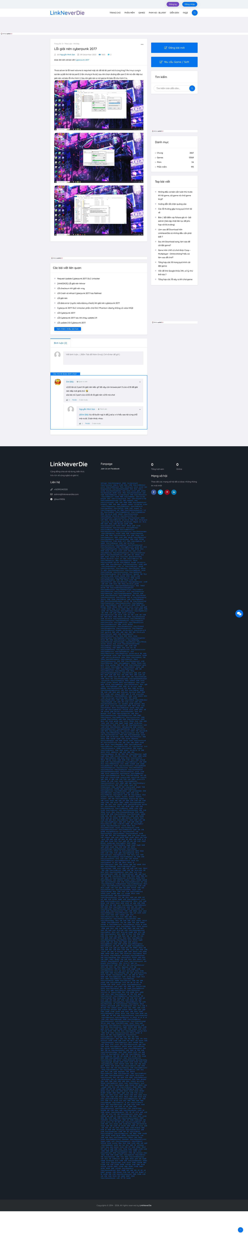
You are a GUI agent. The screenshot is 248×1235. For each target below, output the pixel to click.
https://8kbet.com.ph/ (107, 827)
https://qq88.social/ (115, 977)
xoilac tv (115, 485)
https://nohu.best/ (106, 855)
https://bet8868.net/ (107, 969)
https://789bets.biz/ (107, 663)
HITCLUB (107, 684)
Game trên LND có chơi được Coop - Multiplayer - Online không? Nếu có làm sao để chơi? (174, 254)
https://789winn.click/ (119, 909)
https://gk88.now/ (115, 1046)
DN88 (124, 719)
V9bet (130, 551)
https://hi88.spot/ (115, 955)
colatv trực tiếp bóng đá (113, 657)
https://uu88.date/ (119, 833)
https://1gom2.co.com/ (123, 649)
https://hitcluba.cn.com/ (125, 715)
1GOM (106, 524)
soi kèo (145, 504)
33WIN (121, 682)
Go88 (131, 508)
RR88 (110, 504)
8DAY (119, 1009)
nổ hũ (128, 535)
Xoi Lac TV (126, 963)
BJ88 (109, 899)
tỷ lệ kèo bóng (105, 1009)
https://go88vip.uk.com (134, 984)
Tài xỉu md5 (120, 930)
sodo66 (142, 764)
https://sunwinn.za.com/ (120, 572)
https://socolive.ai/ (106, 833)
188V (110, 949)
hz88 (132, 713)
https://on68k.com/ (129, 1069)
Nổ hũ (119, 574)
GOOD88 (103, 984)
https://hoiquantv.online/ (123, 603)
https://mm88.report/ (107, 750)
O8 (131, 686)
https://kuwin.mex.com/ (108, 926)
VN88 (138, 857)
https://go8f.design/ (134, 735)
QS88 (115, 634)
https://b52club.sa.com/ (108, 531)
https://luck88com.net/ (138, 955)
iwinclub (118, 533)
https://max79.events (127, 1015)
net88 (111, 576)
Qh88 (134, 727)
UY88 (123, 738)
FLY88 (115, 541)
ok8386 (118, 748)
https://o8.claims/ (130, 918)
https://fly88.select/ (125, 595)
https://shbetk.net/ (127, 659)
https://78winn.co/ (120, 990)
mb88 (127, 675)
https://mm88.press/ (107, 529)
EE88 (102, 601)
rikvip (123, 491)
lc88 (135, 841)
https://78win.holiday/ (107, 920)
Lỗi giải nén (62, 298)
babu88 (144, 880)
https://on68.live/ (106, 862)
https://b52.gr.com (126, 1006)
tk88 (133, 595)
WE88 (142, 733)
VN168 (143, 717)
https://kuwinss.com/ (116, 911)
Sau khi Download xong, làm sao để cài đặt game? (174, 243)
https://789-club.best (132, 775)
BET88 (128, 806)
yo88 (114, 613)
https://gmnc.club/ (121, 706)
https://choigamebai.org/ (108, 510)
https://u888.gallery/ (117, 744)
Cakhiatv (122, 915)
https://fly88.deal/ (119, 638)
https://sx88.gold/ (106, 702)
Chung (175, 153)
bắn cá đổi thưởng (141, 1060)
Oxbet (127, 1011)
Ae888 (127, 764)
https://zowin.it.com (140, 740)
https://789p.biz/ (132, 849)
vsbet (117, 632)
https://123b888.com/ (120, 696)
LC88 (110, 692)
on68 (129, 779)
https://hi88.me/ (121, 599)
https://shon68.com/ (115, 1027)
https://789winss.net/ (133, 990)
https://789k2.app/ (128, 978)
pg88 (125, 951)
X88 (132, 870)
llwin (137, 860)
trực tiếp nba (138, 504)
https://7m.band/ (138, 626)
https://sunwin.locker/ (107, 502)
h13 (134, 982)
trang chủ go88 (130, 787)
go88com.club (114, 773)
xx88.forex (120, 880)
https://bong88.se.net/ (108, 630)
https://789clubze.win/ (107, 560)
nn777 (124, 541)
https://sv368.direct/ (139, 485)
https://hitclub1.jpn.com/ (108, 767)
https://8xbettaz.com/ (136, 725)
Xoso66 (117, 496)
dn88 (125, 735)
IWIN (131, 489)
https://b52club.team (138, 617)
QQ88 (129, 946)
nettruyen (104, 483)
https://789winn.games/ (135, 944)
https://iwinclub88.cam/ (117, 872)
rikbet (140, 702)
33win (145, 574)
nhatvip (126, 785)
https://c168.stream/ (124, 895)
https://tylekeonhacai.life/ (109, 549)
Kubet (131, 740)
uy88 (102, 657)
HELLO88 (116, 1062)
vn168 (116, 723)
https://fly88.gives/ (138, 603)
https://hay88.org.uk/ (111, 822)
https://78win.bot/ (134, 568)
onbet (102, 802)
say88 (145, 754)
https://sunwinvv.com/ (110, 742)
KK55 (102, 872)
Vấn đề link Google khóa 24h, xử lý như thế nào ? (175, 273)
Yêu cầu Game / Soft (176, 61)
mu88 (140, 675)
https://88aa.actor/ (116, 564)
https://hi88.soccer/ (107, 1064)
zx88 (125, 959)
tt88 (122, 675)
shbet (138, 682)
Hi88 (110, 1035)
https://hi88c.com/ (135, 1054)
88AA (130, 839)
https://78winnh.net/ (140, 495)
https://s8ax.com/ (125, 980)
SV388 (142, 971)
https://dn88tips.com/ (107, 913)
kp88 (115, 965)
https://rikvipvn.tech (141, 1015)
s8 (109, 779)
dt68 (125, 543)
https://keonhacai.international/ (131, 655)
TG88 (142, 855)
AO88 (111, 640)
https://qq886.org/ (106, 1056)
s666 (116, 800)
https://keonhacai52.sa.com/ (131, 1025)
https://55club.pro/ (135, 737)
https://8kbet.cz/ (137, 938)
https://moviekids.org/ (117, 680)
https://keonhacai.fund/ (134, 493)
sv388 (130, 485)
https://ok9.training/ (107, 895)
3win (136, 963)
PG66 (134, 748)
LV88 (116, 888)
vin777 (125, 1008)
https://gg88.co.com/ (127, 547)
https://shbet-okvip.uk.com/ (109, 829)
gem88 (137, 547)
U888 (136, 669)
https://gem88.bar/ (107, 508)
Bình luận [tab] (60, 343)
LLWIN (131, 580)
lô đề (102, 632)
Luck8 (143, 706)
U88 (139, 829)
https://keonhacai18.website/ (114, 601)
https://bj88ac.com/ (107, 766)
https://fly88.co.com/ (127, 669)
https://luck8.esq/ (113, 857)
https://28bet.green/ (107, 864)
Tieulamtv (104, 797)
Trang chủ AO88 (116, 992)
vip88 (138, 1008)
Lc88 (122, 690)
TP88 (133, 922)
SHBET (143, 518)
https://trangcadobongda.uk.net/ (111, 673)
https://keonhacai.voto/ (108, 547)
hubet (103, 723)
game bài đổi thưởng (135, 556)
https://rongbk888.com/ (122, 512)
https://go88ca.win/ (138, 988)
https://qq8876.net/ (117, 684)
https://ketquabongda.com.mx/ (110, 690)
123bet (113, 787)
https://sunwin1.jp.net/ (127, 771)
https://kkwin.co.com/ (121, 756)
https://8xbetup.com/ (107, 1021)
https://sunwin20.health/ (123, 889)
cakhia (123, 657)
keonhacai (137, 704)
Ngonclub (136, 574)
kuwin (135, 686)
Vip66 (102, 495)
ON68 (116, 750)
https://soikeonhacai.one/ (109, 715)
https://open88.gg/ (110, 957)
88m (127, 948)
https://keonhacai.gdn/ (140, 531)
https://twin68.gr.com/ (127, 827)
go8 (144, 675)
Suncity (129, 977)
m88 (110, 816)
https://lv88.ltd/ (129, 700)
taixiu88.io (125, 704)
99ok (140, 711)
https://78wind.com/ (111, 595)
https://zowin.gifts (106, 1077)
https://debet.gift (106, 1062)
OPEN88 (141, 539)
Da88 (122, 1011)
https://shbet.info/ (127, 634)
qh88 (119, 702)
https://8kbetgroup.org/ (108, 940)
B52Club (130, 624)
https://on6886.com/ (112, 1069)
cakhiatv (130, 504)
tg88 (142, 667)
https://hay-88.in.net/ (115, 731)
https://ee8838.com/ (107, 696)
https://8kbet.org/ (106, 553)
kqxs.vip (107, 744)
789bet (128, 657)
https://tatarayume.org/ (129, 886)
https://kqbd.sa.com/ (115, 1025)
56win (123, 1031)
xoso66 (103, 491)
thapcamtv (130, 500)
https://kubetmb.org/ (107, 884)
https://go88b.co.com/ (121, 622)
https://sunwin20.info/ (107, 858)
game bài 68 (111, 1006)
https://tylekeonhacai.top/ (121, 618)
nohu (102, 709)
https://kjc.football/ (107, 562)
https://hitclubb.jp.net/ (122, 620)
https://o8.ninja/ (141, 595)
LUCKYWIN (104, 992)
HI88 (106, 977)
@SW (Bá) (84, 414)
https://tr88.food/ (110, 882)
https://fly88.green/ (137, 599)
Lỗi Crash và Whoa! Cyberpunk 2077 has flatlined (79, 293)
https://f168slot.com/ (140, 537)
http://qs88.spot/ (127, 905)
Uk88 (131, 1011)
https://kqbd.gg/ (122, 835)
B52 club (120, 524)
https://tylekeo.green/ (107, 586)
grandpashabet (137, 791)
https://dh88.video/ (141, 700)
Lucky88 (127, 893)
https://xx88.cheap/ (116, 1019)
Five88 (112, 1011)
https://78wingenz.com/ (132, 661)
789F (114, 835)
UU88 (105, 692)
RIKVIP (118, 526)
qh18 (127, 868)
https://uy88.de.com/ (115, 709)
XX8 (123, 800)
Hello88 (141, 816)
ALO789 (103, 587)
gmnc (102, 665)
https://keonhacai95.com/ (115, 555)
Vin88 (107, 762)
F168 (119, 584)
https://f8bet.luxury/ (107, 1017)
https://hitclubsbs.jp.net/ (135, 545)
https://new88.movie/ (107, 578)
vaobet (103, 543)
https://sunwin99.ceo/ (107, 545)
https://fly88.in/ (138, 824)
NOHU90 (115, 682)
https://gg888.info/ (107, 944)
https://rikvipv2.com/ (107, 769)
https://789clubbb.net (107, 1013)
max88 (126, 524)
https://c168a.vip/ (131, 1031)
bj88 (128, 597)
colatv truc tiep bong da (118, 498)
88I (141, 653)
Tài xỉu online (138, 870)
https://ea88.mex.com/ (121, 746)
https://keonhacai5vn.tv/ (116, 1075)
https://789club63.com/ (136, 767)
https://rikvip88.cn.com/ (132, 882)
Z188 (107, 640)
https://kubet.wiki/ (123, 1073)
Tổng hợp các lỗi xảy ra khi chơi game (175, 279)
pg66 (130, 864)
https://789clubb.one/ (108, 533)
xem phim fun (141, 562)
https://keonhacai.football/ (120, 489)
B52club (103, 607)
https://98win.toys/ (107, 851)
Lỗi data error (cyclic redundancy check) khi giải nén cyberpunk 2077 (88, 303)
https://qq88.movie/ (119, 1035)
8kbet (106, 520)
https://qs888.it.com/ (133, 899)
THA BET (108, 975)
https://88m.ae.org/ (119, 793)
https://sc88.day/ (106, 647)
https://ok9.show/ (106, 725)
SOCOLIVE (136, 818)
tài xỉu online (124, 556)
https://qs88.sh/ (106, 932)
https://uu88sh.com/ (136, 891)
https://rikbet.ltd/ (106, 516)
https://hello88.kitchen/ (108, 649)
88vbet (103, 903)
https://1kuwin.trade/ (133, 814)
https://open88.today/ (122, 539)
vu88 (109, 798)
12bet (117, 1038)
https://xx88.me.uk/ (137, 506)
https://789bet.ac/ (128, 924)
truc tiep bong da (132, 483)
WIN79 (132, 1013)
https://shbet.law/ (120, 591)
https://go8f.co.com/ (107, 965)
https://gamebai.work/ (135, 582)
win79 (125, 551)
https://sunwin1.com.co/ (126, 766)
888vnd (139, 959)
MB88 (125, 1052)
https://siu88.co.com (128, 851)
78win (121, 487)
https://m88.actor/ (110, 758)
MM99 (128, 843)
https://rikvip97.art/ (107, 518)
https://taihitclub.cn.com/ (123, 589)
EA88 (142, 750)
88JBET (103, 922)
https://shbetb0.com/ (137, 591)
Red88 (107, 1011)
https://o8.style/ (115, 611)
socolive (143, 491)
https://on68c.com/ (112, 810)
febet (120, 942)
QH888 (103, 831)
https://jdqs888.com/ (115, 1058)
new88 (103, 810)
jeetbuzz (127, 880)
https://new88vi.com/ (134, 1058)
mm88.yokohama (120, 884)
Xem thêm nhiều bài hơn (68, 329)
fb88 (113, 632)
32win (117, 858)
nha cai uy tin (143, 520)
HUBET (144, 841)
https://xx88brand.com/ (127, 529)
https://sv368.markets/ (124, 866)
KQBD (125, 942)
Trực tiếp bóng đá (106, 493)
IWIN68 (144, 655)
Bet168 (137, 549)
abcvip (116, 942)
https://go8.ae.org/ (128, 853)
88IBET (142, 690)
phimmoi (144, 926)
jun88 (119, 605)
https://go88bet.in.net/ (113, 775)
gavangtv (124, 504)
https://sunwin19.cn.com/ (124, 531)
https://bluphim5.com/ (139, 502)
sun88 (143, 1008)
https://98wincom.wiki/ (131, 1044)
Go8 (115, 967)
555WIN (134, 957)
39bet (113, 812)
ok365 (127, 949)
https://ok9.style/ (106, 868)
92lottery (103, 1006)
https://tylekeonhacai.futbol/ (109, 500)
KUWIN (124, 826)
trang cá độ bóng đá (128, 1060)
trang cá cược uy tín (140, 630)
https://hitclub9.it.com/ (112, 735)
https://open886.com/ (107, 539)
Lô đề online (131, 613)
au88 (143, 673)
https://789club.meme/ (114, 886)
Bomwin (103, 555)
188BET (119, 647)
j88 (116, 754)
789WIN (135, 940)
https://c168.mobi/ (115, 982)
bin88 (123, 533)
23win (142, 549)
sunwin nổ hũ (141, 779)
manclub (122, 576)
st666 (112, 837)
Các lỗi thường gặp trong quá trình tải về (175, 211)
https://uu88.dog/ (106, 891)
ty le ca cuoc (105, 522)
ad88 (105, 899)
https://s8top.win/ (106, 946)
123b (105, 677)
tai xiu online (140, 694)
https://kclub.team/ (134, 518)
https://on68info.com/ (125, 829)
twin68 (122, 737)
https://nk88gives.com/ (120, 996)
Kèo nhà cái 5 (128, 522)
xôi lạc (119, 493)
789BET (142, 586)
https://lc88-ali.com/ (131, 762)
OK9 (106, 584)
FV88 (128, 760)
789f (130, 756)
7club (129, 1008)
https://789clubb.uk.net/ (137, 618)
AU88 (102, 777)
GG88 (127, 533)
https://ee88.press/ (132, 1002)
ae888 (103, 564)
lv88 (131, 841)
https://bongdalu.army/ (108, 628)
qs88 (127, 694)
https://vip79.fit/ (119, 508)
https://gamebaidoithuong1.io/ (110, 771)
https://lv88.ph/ (126, 926)
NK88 (106, 675)
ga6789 (141, 609)
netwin (107, 994)
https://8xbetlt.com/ (121, 653)
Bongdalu (119, 630)
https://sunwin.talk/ (120, 535)
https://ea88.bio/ (136, 657)
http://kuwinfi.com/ (128, 874)
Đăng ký (173, 4)
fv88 (122, 959)
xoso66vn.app (111, 843)
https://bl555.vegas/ (122, 1023)
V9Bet (134, 1008)
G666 (106, 835)
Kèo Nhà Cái (133, 750)
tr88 (135, 785)
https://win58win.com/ (137, 965)
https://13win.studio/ (119, 849)
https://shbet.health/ (127, 711)
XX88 (116, 502)
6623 (114, 1015)
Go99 (145, 725)
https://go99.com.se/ (119, 855)
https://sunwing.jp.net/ (128, 733)
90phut (136, 659)
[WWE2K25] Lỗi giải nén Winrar (71, 283)
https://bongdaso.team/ (125, 626)
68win (137, 713)
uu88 (119, 566)
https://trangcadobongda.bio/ (123, 593)
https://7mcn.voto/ (106, 634)
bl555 (145, 696)
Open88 (112, 738)
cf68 (107, 814)
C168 (122, 580)
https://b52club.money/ (130, 564)
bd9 (102, 882)
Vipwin (133, 760)
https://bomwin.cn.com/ (138, 649)
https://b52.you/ (131, 642)
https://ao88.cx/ (136, 795)
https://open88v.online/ (108, 700)
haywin (121, 781)
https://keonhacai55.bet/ (113, 491)
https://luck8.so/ (106, 707)
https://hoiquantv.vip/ (139, 601)
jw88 (114, 1000)
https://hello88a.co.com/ (108, 729)
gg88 (120, 853)
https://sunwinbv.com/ (122, 1033)
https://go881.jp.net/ (135, 572)
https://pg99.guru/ (119, 1002)
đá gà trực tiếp (133, 798)
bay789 (120, 1037)
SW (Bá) (70, 381)
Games (141, 12)
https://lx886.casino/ (140, 905)
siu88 (145, 609)
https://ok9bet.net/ (107, 1073)
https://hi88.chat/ (106, 646)
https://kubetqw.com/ (107, 808)
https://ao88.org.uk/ (121, 1042)
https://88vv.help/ (106, 909)
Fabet (102, 1011)
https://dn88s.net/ (106, 795)
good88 (113, 893)
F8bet (129, 617)
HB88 (102, 953)
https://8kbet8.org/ (107, 593)
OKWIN (141, 1040)
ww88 (135, 696)
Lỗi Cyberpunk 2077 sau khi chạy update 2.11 (77, 318)
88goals (135, 522)
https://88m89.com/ (107, 986)
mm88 (110, 1040)
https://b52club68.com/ (122, 651)
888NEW (103, 688)
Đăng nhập (190, 4)
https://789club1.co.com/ (136, 622)
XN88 (138, 888)
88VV (106, 731)
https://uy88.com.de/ (135, 744)
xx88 (124, 500)
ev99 (114, 702)
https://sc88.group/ (112, 543)
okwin (145, 911)
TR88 (142, 876)
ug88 (126, 783)
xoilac (136, 500)
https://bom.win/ (127, 574)
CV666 (102, 994)
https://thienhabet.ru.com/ (116, 570)
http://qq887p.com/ (138, 946)
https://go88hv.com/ (118, 717)
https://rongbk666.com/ (138, 512)
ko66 (102, 822)
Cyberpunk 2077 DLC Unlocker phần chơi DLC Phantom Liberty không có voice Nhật (95, 308)
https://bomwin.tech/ (126, 516)
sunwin (103, 487)
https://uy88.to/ (121, 843)
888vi (134, 959)
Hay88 (140, 686)
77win (116, 636)
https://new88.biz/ (124, 549)
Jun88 (121, 537)
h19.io (115, 841)
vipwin (131, 785)
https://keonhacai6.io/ (118, 1050)
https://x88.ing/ (134, 690)
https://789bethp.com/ (108, 669)
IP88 (118, 1031)
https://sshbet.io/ (138, 589)
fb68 (129, 1038)
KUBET (120, 986)
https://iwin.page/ (119, 642)
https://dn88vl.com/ (116, 978)
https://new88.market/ (108, 568)
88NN (137, 851)
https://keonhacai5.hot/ (135, 769)
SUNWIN (132, 680)
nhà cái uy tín (129, 487)
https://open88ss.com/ (122, 1017)
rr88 (107, 611)
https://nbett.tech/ (106, 996)
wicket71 (133, 880)
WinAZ (127, 903)
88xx (102, 675)
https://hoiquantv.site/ (108, 603)
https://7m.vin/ (140, 729)
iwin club (126, 601)
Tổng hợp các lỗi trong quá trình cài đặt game (174, 264)
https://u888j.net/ (116, 667)
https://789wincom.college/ (109, 1052)
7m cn (139, 1006)
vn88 (102, 731)
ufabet (124, 483)
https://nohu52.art (136, 758)
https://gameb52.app (123, 729)
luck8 (115, 677)
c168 (116, 615)
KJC (145, 510)
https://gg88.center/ (127, 611)
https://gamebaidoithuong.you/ (125, 586)
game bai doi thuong (140, 973)
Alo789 (115, 493)
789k (130, 698)
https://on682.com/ (120, 814)
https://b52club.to (127, 673)
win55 (114, 816)
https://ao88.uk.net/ (107, 789)
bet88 (115, 514)
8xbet (137, 733)
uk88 (121, 632)
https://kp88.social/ (123, 707)
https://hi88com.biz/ (135, 754)
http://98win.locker (106, 1004)
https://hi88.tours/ (122, 820)
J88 (102, 711)
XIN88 (124, 870)
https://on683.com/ (140, 1073)
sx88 (118, 1000)
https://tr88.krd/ (134, 1004)
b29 (102, 617)
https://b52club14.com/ (113, 826)
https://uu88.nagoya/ (107, 740)
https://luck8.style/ (106, 849)
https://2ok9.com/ (106, 582)
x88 (102, 613)
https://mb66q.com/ (107, 496)
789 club (108, 760)
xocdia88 (103, 719)
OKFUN (144, 920)
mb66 (141, 607)
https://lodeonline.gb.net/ (108, 574)
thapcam (103, 781)
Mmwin (123, 775)
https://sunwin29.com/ (108, 783)
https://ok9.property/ (139, 597)
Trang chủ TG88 (141, 986)
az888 (122, 783)
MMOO (103, 738)
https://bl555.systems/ (113, 659)
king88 (107, 888)
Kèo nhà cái (132, 692)
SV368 (137, 827)
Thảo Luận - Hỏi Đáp (71, 44)
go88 (138, 491)
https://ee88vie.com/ (112, 487)
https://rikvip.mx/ (106, 717)
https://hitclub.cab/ (107, 642)
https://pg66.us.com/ (107, 537)
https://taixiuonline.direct (130, 810)
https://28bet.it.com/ (115, 924)
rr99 (141, 1038)
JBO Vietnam (105, 955)
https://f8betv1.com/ (107, 971)
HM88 (107, 738)
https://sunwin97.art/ (120, 518)
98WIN (133, 847)
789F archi (117, 969)
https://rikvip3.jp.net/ (120, 769)
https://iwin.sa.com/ (119, 527)
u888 (126, 665)
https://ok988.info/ (111, 605)
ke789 (123, 677)
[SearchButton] (195, 13)
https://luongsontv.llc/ (123, 713)
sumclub (108, 682)
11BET (102, 1050)
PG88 (132, 549)
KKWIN (112, 903)
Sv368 (136, 539)
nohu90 (124, 624)
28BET (107, 878)
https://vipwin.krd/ (121, 1004)
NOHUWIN (114, 1009)
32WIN (118, 903)
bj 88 (120, 742)
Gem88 (117, 1011)
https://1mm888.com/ (134, 1019)
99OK (111, 967)
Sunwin (124, 613)
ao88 (136, 609)
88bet (141, 709)
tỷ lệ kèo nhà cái (128, 630)
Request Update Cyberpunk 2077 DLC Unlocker (78, 278)
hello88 (139, 864)
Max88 (141, 564)
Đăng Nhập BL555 (113, 961)
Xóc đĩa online (118, 522)
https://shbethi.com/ (107, 591)
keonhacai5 (104, 1025)
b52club (103, 558)
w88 (106, 709)
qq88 (107, 737)
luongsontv (104, 504)
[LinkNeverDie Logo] (67, 12)
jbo (109, 1050)
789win (129, 526)
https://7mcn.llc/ (121, 597)
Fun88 (121, 485)
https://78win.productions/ (109, 897)
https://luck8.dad (112, 719)
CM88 (107, 564)
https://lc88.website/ (120, 791)
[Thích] (67, 400)
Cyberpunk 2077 (82, 60)
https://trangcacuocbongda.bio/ (135, 638)
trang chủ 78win (142, 1031)
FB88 (118, 665)
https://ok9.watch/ (106, 638)
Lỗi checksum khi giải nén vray (71, 288)
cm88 (138, 576)
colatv (108, 498)
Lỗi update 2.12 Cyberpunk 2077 (71, 322)
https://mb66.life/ (129, 496)
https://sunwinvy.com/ (136, 961)
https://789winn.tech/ (122, 913)
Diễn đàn (174, 12)
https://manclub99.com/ (137, 553)
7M (115, 951)
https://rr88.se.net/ (115, 520)
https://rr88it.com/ (133, 558)
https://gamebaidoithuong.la (138, 678)
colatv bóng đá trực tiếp (139, 498)
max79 (133, 860)
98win (141, 684)
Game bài (136, 593)
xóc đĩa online (138, 723)
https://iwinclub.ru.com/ (108, 526)
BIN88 (126, 508)
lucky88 (138, 787)
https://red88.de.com (107, 860)
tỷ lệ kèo (107, 1048)
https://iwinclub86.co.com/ (109, 624)
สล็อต (117, 560)
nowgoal (136, 508)
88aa (102, 948)
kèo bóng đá (126, 955)
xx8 (102, 899)
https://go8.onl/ (118, 795)
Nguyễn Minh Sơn (67, 54)
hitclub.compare (105, 787)
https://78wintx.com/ (107, 615)
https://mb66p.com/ (111, 495)
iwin (140, 522)
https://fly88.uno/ (136, 541)
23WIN (127, 737)
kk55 (116, 862)
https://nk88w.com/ (107, 874)
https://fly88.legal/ (111, 686)
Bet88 (120, 541)
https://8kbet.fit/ (122, 940)
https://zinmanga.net (114, 483)
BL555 (114, 707)
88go (133, 1038)
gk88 (118, 692)
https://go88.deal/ (121, 545)
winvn (122, 764)
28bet (107, 756)
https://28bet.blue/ (122, 568)
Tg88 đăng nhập (127, 727)
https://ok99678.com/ (107, 636)
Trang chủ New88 (106, 998)
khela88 (139, 880)
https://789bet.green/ (135, 1048)
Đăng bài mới (177, 47)
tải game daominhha (136, 533)
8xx (102, 512)
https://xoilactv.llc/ (106, 824)
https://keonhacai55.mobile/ (131, 644)
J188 (124, 742)
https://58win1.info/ (129, 831)
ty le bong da (105, 680)
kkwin (144, 874)
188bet (140, 1027)
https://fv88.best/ (112, 963)
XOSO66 (115, 818)
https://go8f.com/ (114, 1054)
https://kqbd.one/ (137, 628)
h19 (144, 541)
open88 (130, 537)
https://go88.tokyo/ (132, 527)
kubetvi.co (126, 731)
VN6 (121, 922)
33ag (116, 847)
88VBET (117, 959)
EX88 (145, 837)
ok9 (118, 510)
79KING (135, 560)
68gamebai (134, 738)
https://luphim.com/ (126, 560)
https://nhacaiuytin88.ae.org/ (125, 812)
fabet (126, 632)
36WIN (131, 820)
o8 (131, 597)
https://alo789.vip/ (134, 996)
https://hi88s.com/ (106, 541)
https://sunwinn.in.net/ (133, 717)
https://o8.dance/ (119, 918)
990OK (135, 1017)
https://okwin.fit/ (131, 1035)
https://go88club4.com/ (122, 578)
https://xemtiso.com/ (119, 878)
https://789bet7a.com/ (112, 764)
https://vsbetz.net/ (106, 845)
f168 (141, 574)
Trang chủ (115, 12)
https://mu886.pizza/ (121, 808)
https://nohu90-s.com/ (108, 889)
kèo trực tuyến (110, 698)
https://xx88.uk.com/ (130, 789)
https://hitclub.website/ (131, 514)
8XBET (139, 715)
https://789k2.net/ (106, 880)
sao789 (103, 609)
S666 (130, 783)
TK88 (143, 787)
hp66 (132, 963)
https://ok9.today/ (119, 973)
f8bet (137, 586)
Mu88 (137, 1013)
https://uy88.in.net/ (107, 746)
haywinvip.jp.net (125, 773)
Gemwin (109, 644)
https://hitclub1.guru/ (139, 783)
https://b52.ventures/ (107, 785)
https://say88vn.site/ (130, 781)
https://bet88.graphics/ (108, 580)
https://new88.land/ (132, 833)
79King (126, 580)
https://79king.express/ (108, 506)
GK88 (138, 893)
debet (106, 1075)
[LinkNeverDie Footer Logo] (69, 464)
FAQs (185, 12)
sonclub (123, 984)
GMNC (128, 576)
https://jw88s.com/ (115, 870)
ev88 (110, 613)
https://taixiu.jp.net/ (107, 622)
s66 (111, 818)
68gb (135, 673)
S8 (130, 694)
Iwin (116, 551)
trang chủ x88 (135, 777)
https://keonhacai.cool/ (108, 597)
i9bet (124, 558)
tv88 (137, 831)
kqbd (134, 551)
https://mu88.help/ (106, 572)
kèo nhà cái (108, 514)
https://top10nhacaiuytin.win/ (134, 510)
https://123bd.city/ (123, 1068)
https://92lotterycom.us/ (108, 661)
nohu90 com (127, 953)
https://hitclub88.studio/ (117, 762)
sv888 (116, 874)
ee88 (107, 723)
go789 (118, 1006)
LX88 (102, 857)
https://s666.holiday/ (121, 798)
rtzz (138, 936)
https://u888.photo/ (135, 665)
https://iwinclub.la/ (106, 485)
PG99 (142, 535)
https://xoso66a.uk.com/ (112, 901)
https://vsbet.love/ (106, 1060)
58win (110, 617)
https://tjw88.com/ (130, 1066)
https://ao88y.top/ (120, 994)
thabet (123, 609)
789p (102, 870)
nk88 (132, 742)
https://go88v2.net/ (123, 816)
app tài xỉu (108, 632)
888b (102, 866)
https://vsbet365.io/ (119, 845)
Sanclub (137, 578)
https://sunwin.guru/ (120, 640)
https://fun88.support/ (108, 1038)
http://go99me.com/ (112, 831)
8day (113, 609)
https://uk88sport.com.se (122, 860)
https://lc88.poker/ (106, 1002)
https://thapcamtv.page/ (138, 1021)
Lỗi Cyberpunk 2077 (66, 313)
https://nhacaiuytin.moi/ (123, 628)
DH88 (112, 953)
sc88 (114, 582)
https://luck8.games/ (126, 857)
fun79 (124, 982)
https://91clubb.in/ (115, 727)
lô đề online (124, 692)
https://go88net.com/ (107, 651)
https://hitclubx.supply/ (121, 678)
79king (123, 584)
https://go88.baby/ (133, 640)
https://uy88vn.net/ (107, 1037)
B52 (141, 547)
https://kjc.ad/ (116, 876)
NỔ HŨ (120, 615)
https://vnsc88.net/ (129, 667)
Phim (175, 162)
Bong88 (133, 562)
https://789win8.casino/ (131, 684)
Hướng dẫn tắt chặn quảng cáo (172, 204)
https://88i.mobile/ (106, 793)
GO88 (121, 543)
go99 (139, 673)
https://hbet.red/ (137, 746)
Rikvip (110, 524)
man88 (103, 982)
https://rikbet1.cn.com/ (107, 653)
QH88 (107, 911)
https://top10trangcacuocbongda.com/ (122, 587)
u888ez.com (114, 752)
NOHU (129, 826)
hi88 (128, 982)
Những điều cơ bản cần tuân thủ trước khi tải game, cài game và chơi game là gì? (175, 195)
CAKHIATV (129, 818)
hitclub (128, 491)
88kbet (135, 911)
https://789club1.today (113, 733)
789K (106, 936)
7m (141, 508)
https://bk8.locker (117, 975)
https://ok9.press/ (118, 646)
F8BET (121, 802)
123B (102, 837)
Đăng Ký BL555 (126, 957)
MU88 (102, 595)
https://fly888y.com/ (137, 773)
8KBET (133, 731)
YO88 (127, 1013)
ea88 (106, 1000)
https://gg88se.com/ (107, 791)
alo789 (125, 804)
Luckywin (117, 694)
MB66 (121, 496)
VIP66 (131, 495)
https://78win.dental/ (112, 988)
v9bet (124, 493)
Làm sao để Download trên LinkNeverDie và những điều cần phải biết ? (174, 233)
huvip (135, 872)
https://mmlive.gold (140, 677)
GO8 (142, 936)
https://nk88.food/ (126, 901)
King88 (131, 932)
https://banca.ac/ (122, 582)
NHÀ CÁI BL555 (135, 909)
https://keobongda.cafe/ (109, 566)
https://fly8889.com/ (140, 611)
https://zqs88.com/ (107, 918)
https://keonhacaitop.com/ (121, 553)
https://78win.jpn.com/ (108, 917)
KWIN (143, 878)
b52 (120, 500)
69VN (118, 949)
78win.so (103, 599)
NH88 (102, 973)
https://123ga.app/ (110, 866)
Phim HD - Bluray (157, 12)
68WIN (103, 752)
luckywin (139, 748)
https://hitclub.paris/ (107, 1042)
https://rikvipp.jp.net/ (136, 620)
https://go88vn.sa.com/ (108, 589)
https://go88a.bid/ (140, 766)
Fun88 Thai (121, 824)
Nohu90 (133, 576)
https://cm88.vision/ (131, 566)
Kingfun (126, 750)
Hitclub (137, 535)
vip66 (143, 493)
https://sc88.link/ (127, 748)
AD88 (127, 800)
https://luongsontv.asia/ (122, 1021)
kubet (125, 485)
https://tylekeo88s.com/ (137, 802)
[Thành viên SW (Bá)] (59, 383)
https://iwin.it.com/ (122, 767)
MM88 (125, 502)
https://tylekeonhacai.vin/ (109, 626)
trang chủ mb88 (114, 777)
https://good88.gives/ (107, 754)
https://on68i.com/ (110, 806)
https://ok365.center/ (123, 506)
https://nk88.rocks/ (139, 1046)
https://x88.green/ (129, 682)
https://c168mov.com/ (107, 671)
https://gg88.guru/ (124, 663)
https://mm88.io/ (109, 512)
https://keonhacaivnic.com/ (109, 704)
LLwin (145, 746)
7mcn (111, 522)
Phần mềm (130, 12)
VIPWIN (116, 851)
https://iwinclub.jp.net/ (108, 620)
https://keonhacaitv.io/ (108, 748)
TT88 (128, 855)
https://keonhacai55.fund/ (115, 688)
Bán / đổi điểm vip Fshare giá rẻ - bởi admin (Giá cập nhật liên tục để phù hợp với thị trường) (174, 221)
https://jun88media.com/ (134, 884)
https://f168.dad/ (120, 671)
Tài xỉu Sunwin (139, 1075)
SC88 (125, 636)
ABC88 (103, 818)
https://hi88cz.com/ (117, 1048)
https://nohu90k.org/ (107, 980)
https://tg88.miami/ (113, 922)
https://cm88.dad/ (106, 527)
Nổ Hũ (137, 853)
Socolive (125, 864)
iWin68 (103, 775)
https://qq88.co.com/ (140, 1068)
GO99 (102, 694)
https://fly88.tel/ (125, 562)
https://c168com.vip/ (119, 907)
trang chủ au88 (125, 777)
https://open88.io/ (110, 934)
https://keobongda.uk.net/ (137, 930)
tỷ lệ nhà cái (119, 698)
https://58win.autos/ (133, 719)
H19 (120, 818)
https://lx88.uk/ (137, 953)
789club (137, 555)
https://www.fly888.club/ (132, 570)
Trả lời (74, 400)
